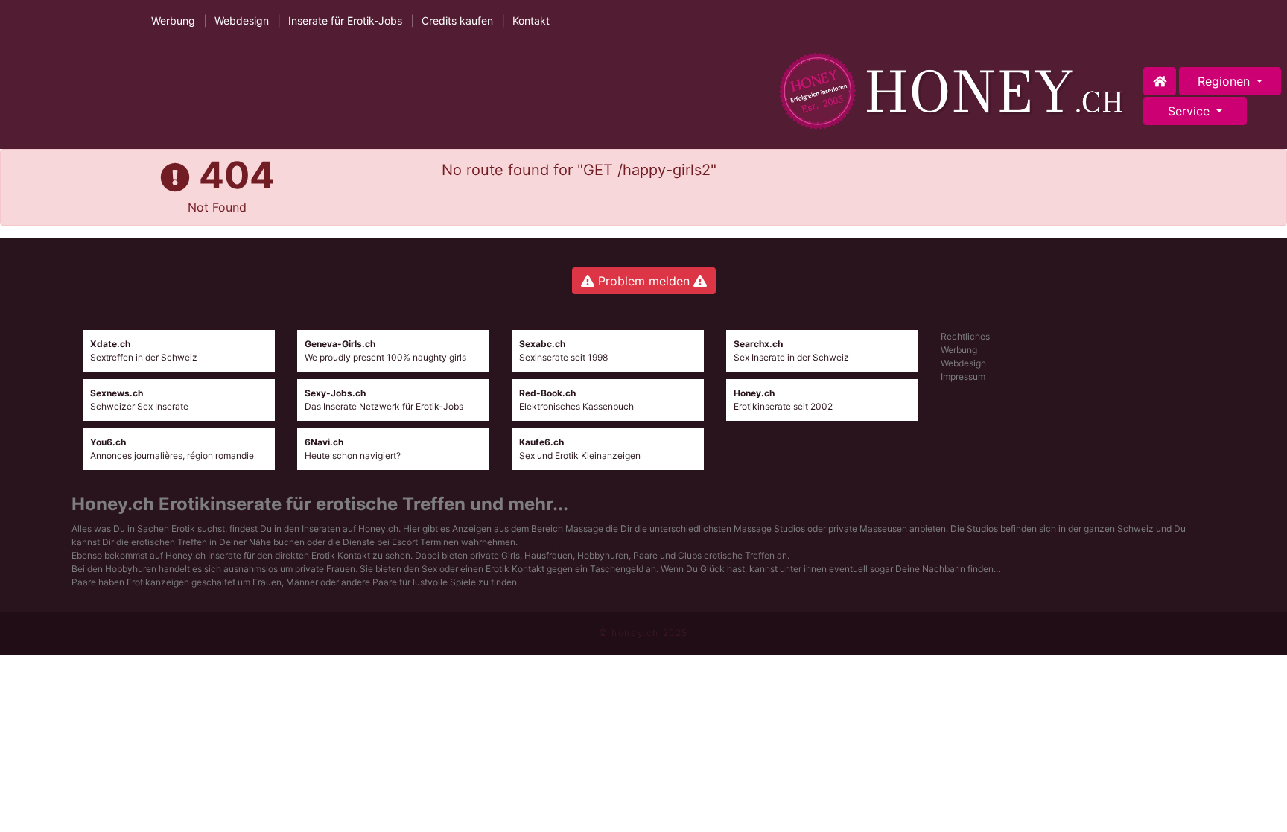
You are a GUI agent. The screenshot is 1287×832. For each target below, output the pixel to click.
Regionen (1225, 81)
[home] (954, 91)
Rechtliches (965, 336)
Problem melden (643, 280)
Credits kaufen (457, 20)
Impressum (963, 376)
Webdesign (241, 20)
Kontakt (531, 20)
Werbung (173, 20)
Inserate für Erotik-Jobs (345, 20)
